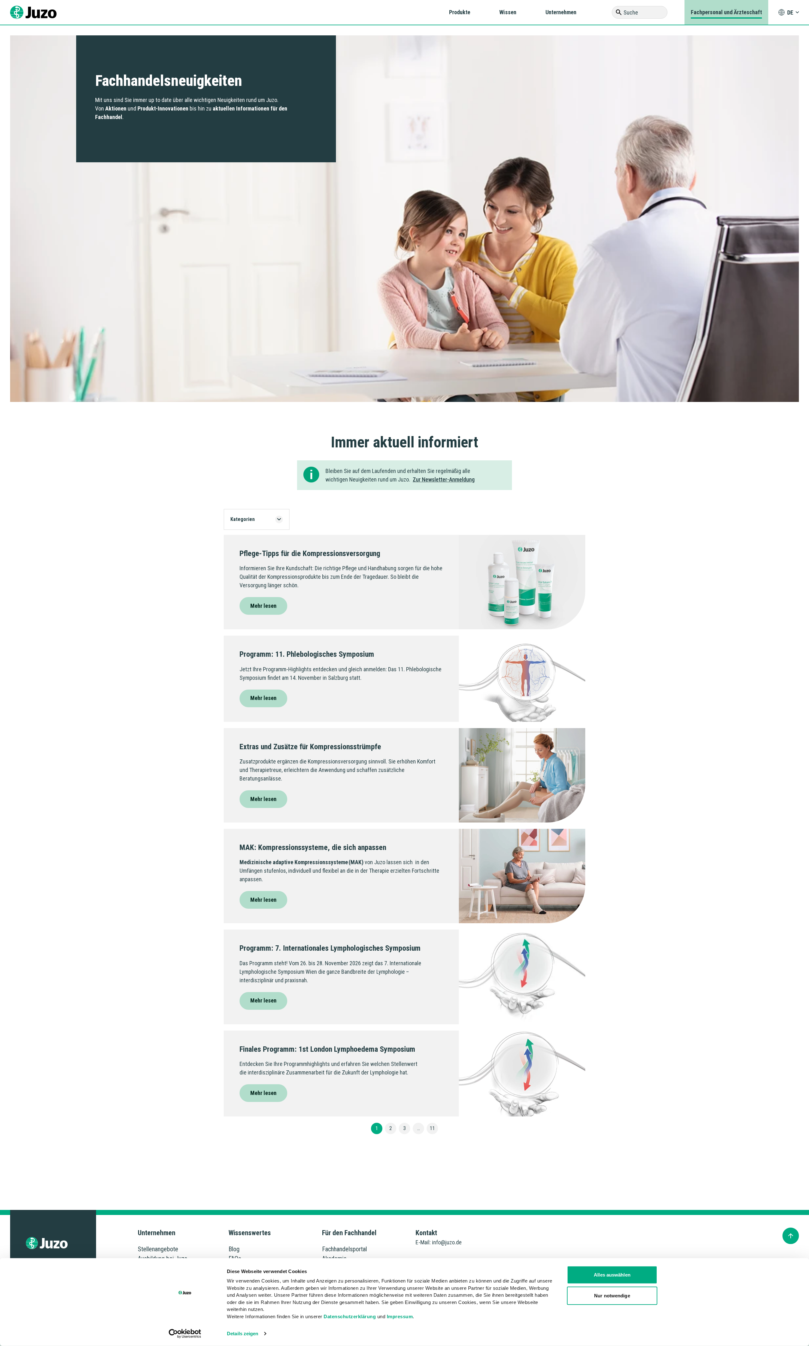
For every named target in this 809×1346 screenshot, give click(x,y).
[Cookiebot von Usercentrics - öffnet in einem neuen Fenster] (185, 1333)
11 (432, 1128)
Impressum (400, 1316)
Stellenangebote (158, 1249)
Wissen (507, 12)
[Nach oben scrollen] (790, 1236)
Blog (234, 1249)
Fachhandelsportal (344, 1249)
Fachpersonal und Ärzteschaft (726, 12)
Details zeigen (242, 1333)
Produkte (459, 12)
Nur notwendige (612, 1295)
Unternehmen (560, 12)
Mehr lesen (263, 605)
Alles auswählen (612, 1274)
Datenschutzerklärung (350, 1316)
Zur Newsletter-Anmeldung (444, 479)
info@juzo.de (447, 1242)
